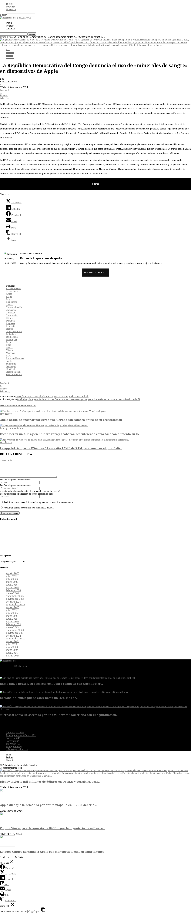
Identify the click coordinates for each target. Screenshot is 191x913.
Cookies (33, 765)
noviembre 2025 (15, 598)
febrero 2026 (13, 590)
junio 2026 (12, 579)
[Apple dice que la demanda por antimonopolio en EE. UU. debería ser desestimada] (7, 799)
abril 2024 (11, 652)
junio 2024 (12, 647)
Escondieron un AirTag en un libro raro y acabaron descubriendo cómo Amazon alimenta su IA (69, 434)
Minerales (10, 353)
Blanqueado (11, 302)
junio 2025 (12, 613)
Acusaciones (12, 291)
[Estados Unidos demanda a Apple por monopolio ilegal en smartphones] (7, 846)
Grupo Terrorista (14, 331)
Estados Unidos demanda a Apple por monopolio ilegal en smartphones (52, 851)
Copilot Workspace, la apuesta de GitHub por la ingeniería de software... (52, 828)
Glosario (11, 9)
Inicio (9, 3)
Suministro (11, 363)
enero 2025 (12, 627)
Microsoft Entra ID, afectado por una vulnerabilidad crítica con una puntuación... (59, 714)
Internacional (12, 337)
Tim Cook (11, 369)
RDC (8, 355)
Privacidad (22, 765)
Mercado (13, 743)
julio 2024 (11, 644)
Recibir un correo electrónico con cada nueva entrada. (29, 507)
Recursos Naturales (15, 358)
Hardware (6, 414)
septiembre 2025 (15, 604)
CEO (65, 124)
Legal (8, 342)
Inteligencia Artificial (12, 428)
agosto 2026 (12, 573)
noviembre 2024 (15, 633)
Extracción (11, 326)
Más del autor (29, 405)
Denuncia (10, 320)
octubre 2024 (13, 635)
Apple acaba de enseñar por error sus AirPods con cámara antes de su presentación (61, 419)
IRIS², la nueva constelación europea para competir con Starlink (52, 396)
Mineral (9, 350)
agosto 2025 (12, 607)
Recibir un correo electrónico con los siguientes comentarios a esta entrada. (39, 502)
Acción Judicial (13, 288)
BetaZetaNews (8, 81)
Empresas (10, 323)
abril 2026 (11, 584)
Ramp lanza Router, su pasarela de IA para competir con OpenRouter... (51, 683)
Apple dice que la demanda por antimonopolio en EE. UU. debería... (48, 805)
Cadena (9, 304)
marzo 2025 (12, 621)
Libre (8, 345)
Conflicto (10, 312)
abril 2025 (11, 618)
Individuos (11, 334)
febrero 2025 (13, 624)
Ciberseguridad (17, 749)
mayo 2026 (12, 581)
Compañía (11, 310)
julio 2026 (11, 576)
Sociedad (9, 56)
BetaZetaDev (8, 765)
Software (13, 741)
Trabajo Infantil (13, 371)
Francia (9, 328)
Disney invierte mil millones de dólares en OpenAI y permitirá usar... (50, 781)
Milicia (9, 347)
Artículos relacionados (11, 405)
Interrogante (11, 339)
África (9, 294)
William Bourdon (14, 374)
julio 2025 (11, 610)
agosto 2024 (12, 641)
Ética (10, 37)
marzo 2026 (12, 587)
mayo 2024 (12, 650)
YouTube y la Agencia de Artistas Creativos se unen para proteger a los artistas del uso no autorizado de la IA (78, 399)
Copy (34, 911)
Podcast (10, 6)
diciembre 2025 (15, 596)
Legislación (10, 53)
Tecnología (10, 58)
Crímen (9, 318)
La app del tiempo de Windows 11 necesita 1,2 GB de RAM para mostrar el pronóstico (61, 448)
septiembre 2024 (15, 638)
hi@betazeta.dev (21, 666)
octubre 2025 (13, 601)
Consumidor (12, 315)
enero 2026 (12, 593)
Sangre (9, 361)
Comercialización (14, 307)
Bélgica (9, 299)
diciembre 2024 (15, 630)
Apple (9, 296)
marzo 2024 (12, 655)
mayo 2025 (12, 615)
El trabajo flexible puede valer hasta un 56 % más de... (39, 697)
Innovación (14, 746)
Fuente (95, 183)
